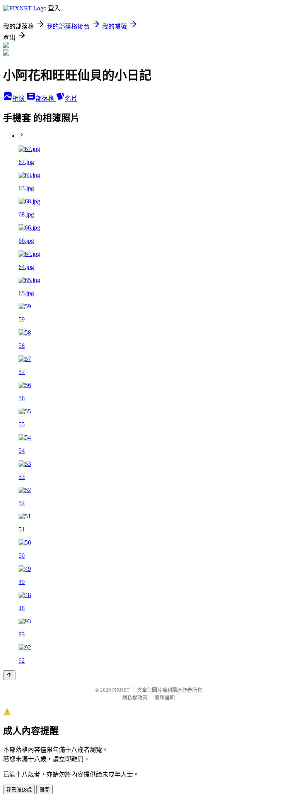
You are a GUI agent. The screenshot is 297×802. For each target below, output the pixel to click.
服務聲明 (165, 697)
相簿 (19, 98)
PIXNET (121, 690)
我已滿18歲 (19, 790)
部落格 (46, 98)
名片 (71, 98)
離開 (44, 790)
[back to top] (9, 675)
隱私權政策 (134, 697)
